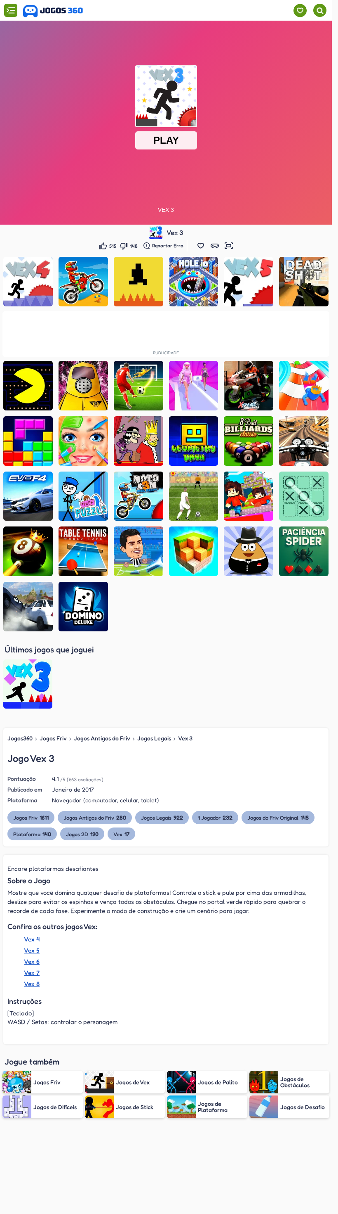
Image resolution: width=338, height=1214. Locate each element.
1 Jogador (215, 817)
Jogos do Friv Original (278, 817)
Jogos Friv (53, 738)
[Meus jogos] (300, 10)
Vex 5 (32, 950)
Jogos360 (20, 738)
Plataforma (32, 833)
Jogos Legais (154, 738)
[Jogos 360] (53, 11)
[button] (201, 245)
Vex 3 (185, 738)
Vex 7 (32, 973)
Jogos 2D (82, 833)
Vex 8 (32, 984)
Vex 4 (32, 939)
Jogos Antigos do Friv (102, 738)
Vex (121, 833)
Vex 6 (32, 961)
